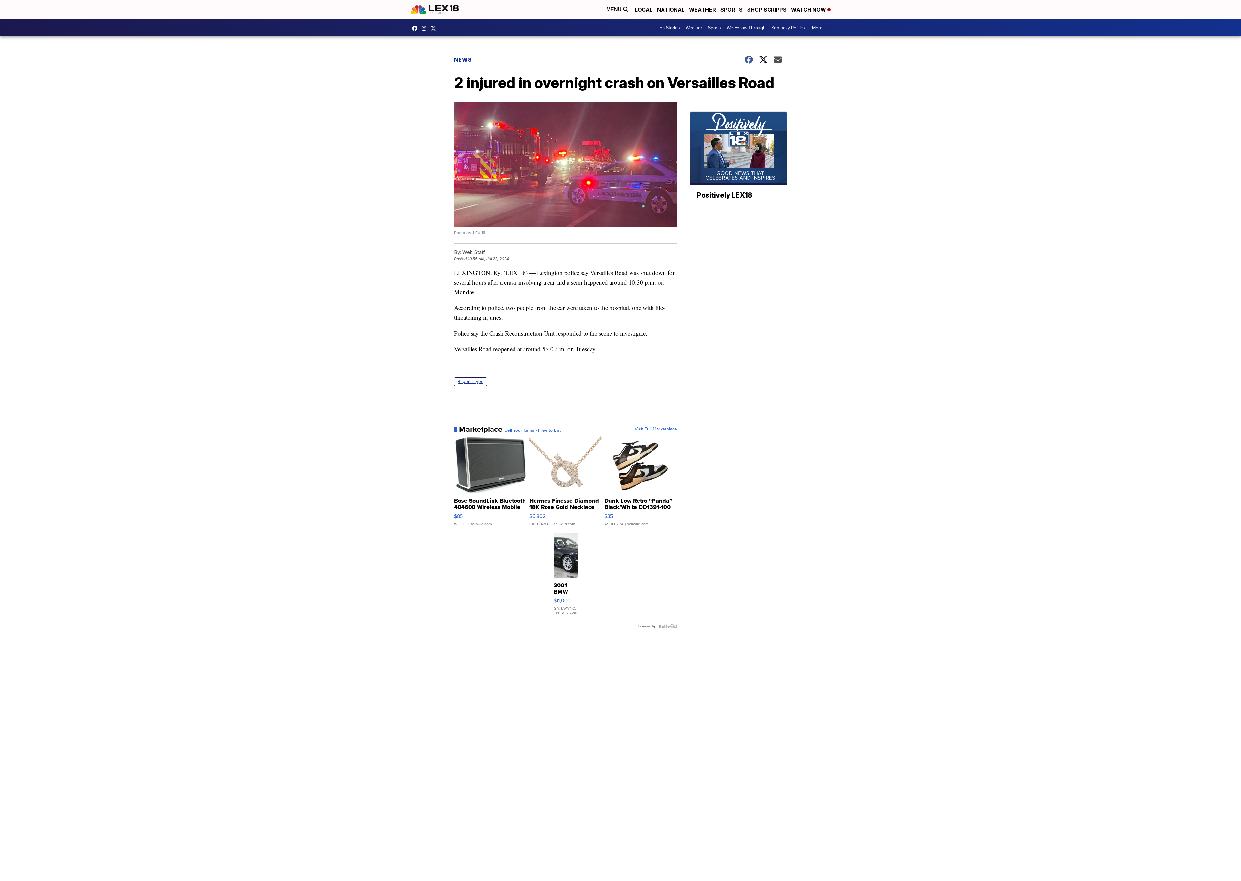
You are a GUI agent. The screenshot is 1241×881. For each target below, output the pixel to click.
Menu (614, 9)
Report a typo (470, 381)
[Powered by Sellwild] (667, 626)
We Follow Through (746, 28)
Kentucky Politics (788, 28)
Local (643, 9)
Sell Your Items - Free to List (533, 430)
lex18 (416, 28)
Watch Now (809, 9)
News (463, 60)
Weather (702, 9)
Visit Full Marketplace (656, 429)
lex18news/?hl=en (426, 28)
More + (819, 28)
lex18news (435, 28)
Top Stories (669, 28)
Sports (731, 9)
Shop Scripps (767, 9)
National (670, 9)
